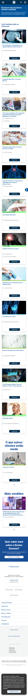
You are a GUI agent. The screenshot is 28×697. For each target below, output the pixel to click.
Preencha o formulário (14, 557)
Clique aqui (12, 647)
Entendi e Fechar (14, 691)
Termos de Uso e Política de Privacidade (14, 661)
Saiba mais (14, 58)
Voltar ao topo (14, 566)
